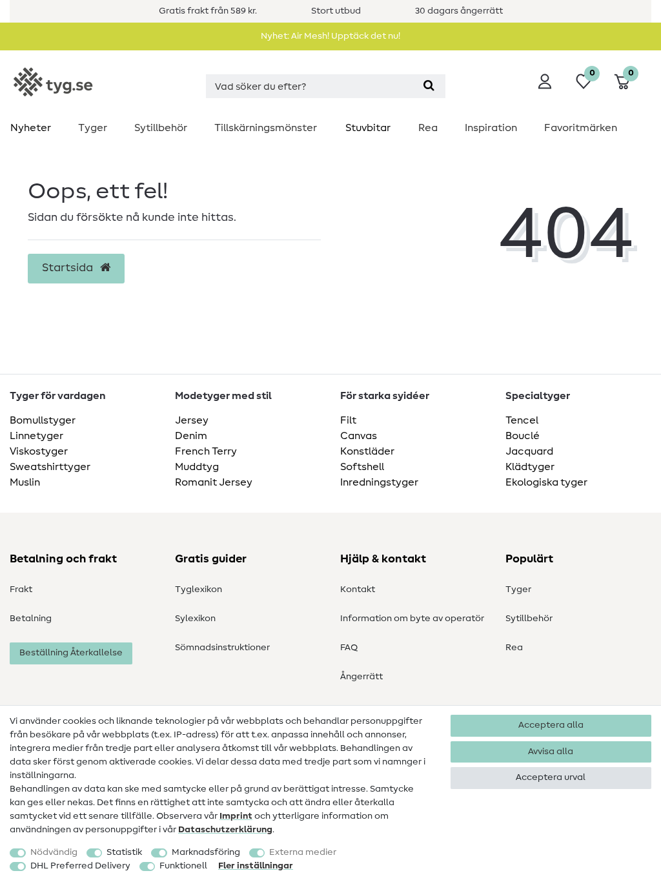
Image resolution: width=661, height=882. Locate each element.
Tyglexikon (198, 589)
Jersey (191, 420)
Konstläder (367, 451)
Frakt (21, 589)
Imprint (235, 816)
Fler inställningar (255, 865)
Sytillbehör (160, 128)
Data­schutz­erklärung (225, 829)
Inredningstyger (379, 482)
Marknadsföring (206, 852)
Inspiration (491, 128)
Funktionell (183, 865)
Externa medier (302, 852)
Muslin (25, 482)
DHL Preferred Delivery (80, 865)
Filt (348, 420)
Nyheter (30, 128)
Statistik (124, 852)
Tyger (92, 128)
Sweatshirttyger (50, 467)
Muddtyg (197, 467)
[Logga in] (544, 81)
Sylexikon (195, 618)
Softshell (362, 467)
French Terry (206, 451)
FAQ (349, 647)
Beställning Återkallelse (71, 652)
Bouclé (522, 436)
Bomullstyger (43, 420)
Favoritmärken (580, 128)
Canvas (358, 436)
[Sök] (428, 86)
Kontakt (357, 589)
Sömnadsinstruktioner (222, 647)
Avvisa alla (550, 751)
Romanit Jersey (213, 482)
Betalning (31, 618)
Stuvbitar (368, 128)
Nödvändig (53, 852)
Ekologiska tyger (546, 482)
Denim (191, 436)
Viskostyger (39, 451)
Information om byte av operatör (412, 618)
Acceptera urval (550, 777)
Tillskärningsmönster (265, 128)
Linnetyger (36, 436)
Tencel (521, 420)
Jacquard (529, 451)
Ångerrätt (361, 676)
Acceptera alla (551, 725)
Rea (428, 128)
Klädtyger (529, 467)
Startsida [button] (69, 268)
